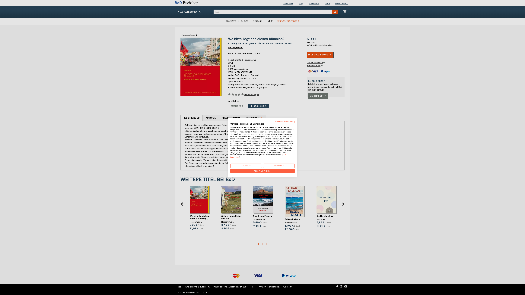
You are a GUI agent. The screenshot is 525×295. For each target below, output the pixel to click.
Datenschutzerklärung (285, 122)
